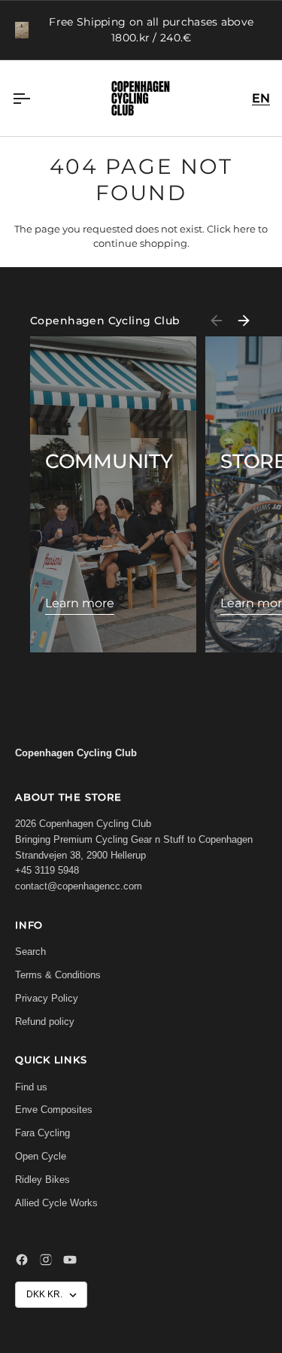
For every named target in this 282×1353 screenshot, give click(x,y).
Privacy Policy (46, 998)
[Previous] (216, 320)
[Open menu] (34, 98)
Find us (31, 1087)
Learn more (79, 603)
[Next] (243, 320)
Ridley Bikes (42, 1179)
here (244, 229)
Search (30, 951)
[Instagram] (46, 1259)
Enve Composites (53, 1109)
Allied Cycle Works (56, 1203)
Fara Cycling (42, 1133)
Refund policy (44, 1021)
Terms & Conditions (58, 975)
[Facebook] (22, 1259)
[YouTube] (70, 1259)
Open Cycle (40, 1156)
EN (261, 98)
